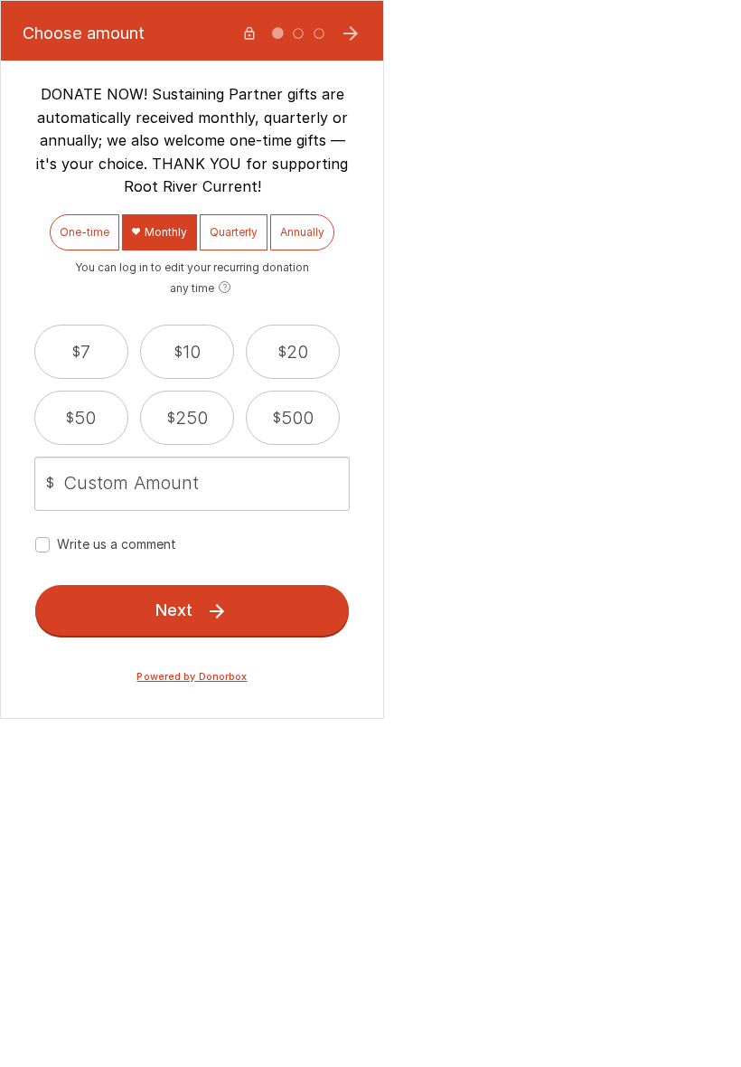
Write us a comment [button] (116, 544)
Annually (302, 232)
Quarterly (234, 232)
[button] (81, 352)
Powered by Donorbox (191, 677)
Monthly (164, 232)
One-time (84, 232)
